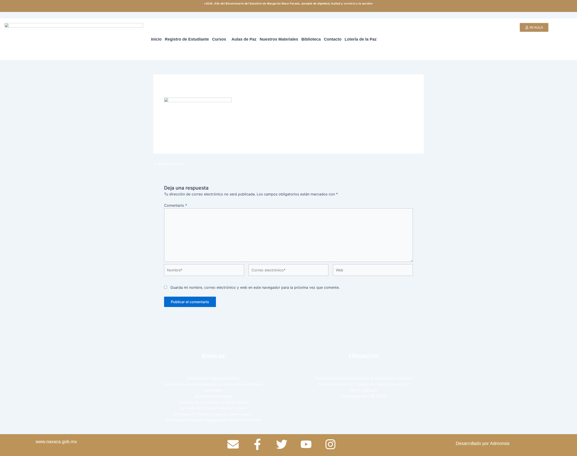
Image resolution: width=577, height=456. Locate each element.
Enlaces (213, 356)
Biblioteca (311, 39)
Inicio (156, 39)
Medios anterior (169, 163)
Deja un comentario (180, 87)
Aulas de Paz (243, 39)
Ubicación (364, 356)
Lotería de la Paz (361, 39)
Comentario (175, 205)
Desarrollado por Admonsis (483, 443)
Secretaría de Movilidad (213, 396)
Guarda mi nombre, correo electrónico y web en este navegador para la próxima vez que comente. (255, 287)
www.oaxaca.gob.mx (56, 441)
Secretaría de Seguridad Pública (213, 378)
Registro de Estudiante (187, 39)
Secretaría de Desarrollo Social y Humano (213, 408)
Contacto (332, 39)
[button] (220, 39)
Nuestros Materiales (279, 39)
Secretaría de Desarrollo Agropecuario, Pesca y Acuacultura (213, 420)
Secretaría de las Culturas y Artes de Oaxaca (213, 402)
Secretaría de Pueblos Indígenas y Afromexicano (213, 414)
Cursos (219, 39)
